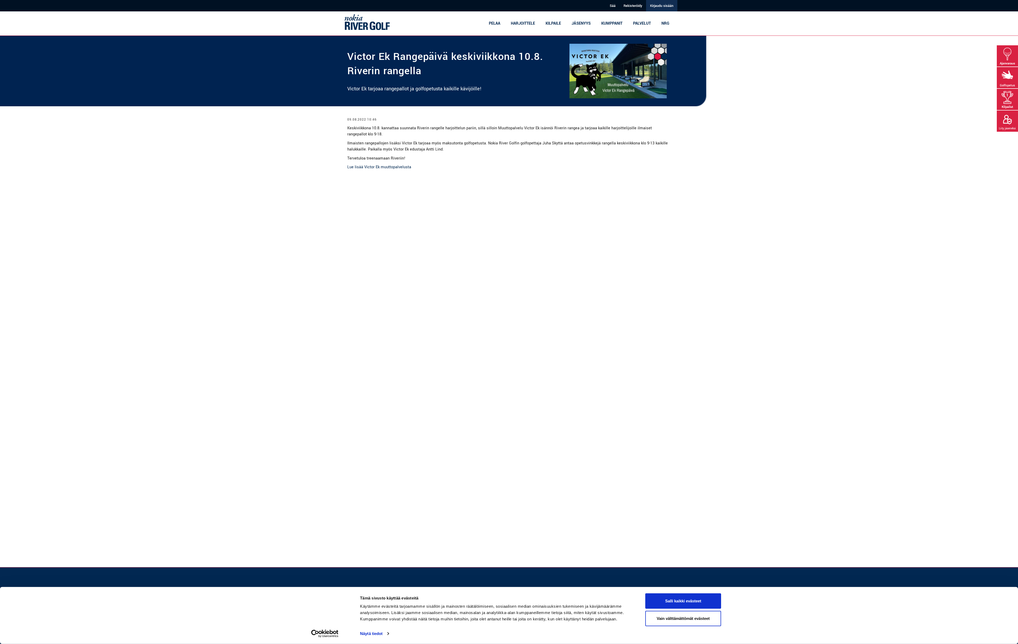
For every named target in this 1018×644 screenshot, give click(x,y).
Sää (613, 5)
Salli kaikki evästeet (683, 601)
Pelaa (494, 23)
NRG (665, 23)
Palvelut (642, 23)
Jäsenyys (581, 23)
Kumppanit (611, 23)
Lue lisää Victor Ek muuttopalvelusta (379, 167)
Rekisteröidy (633, 5)
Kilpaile (553, 23)
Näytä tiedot (371, 633)
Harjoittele (523, 23)
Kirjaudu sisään (661, 5)
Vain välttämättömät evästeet (683, 618)
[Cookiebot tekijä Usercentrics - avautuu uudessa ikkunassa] (325, 634)
